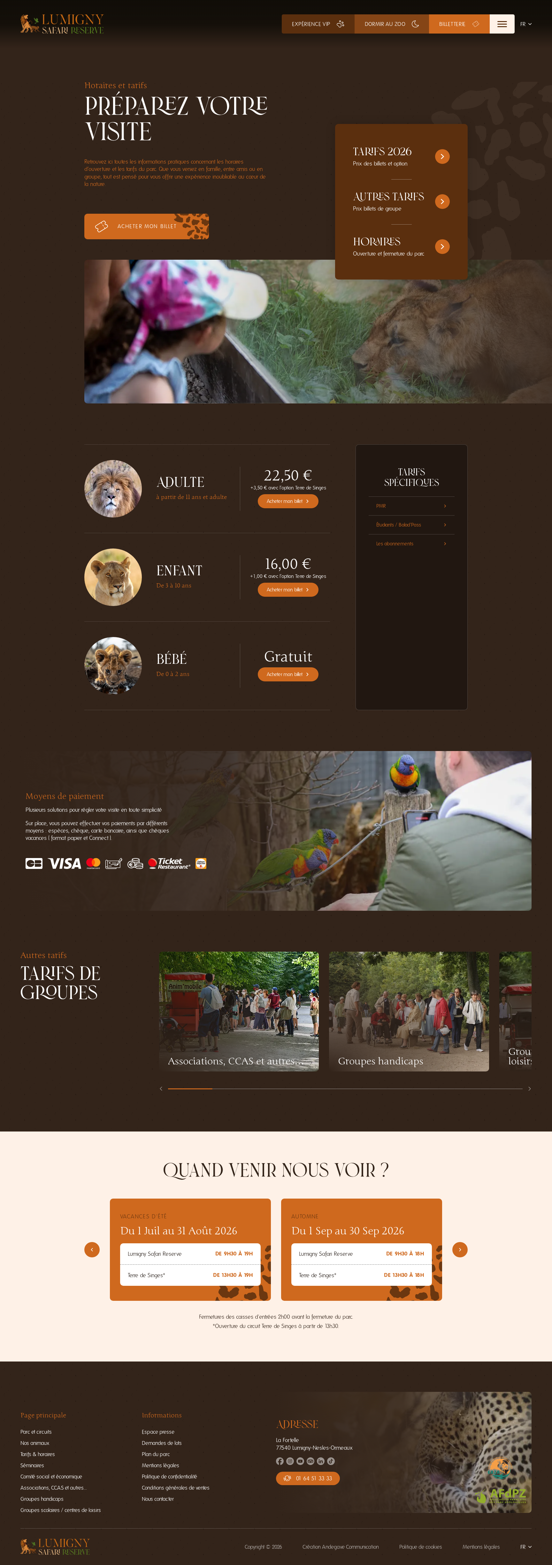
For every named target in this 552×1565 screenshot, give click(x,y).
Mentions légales (160, 1465)
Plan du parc (156, 1454)
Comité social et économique (51, 1477)
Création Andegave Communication (341, 1547)
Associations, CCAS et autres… (53, 1488)
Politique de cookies (420, 1547)
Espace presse (158, 1432)
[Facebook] (280, 1463)
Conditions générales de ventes (176, 1488)
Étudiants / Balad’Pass (398, 525)
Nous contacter (158, 1499)
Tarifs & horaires (37, 1454)
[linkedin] (321, 1463)
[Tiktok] (331, 1463)
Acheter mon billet (285, 501)
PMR (381, 506)
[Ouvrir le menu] (502, 24)
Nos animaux (34, 1443)
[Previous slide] (161, 1089)
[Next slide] (530, 1089)
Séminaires (32, 1465)
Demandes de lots (162, 1443)
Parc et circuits (36, 1432)
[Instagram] (290, 1463)
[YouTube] (300, 1463)
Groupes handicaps (42, 1499)
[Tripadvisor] (310, 1463)
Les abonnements (394, 544)
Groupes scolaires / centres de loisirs (60, 1510)
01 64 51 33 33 (314, 1478)
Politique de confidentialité (169, 1477)
